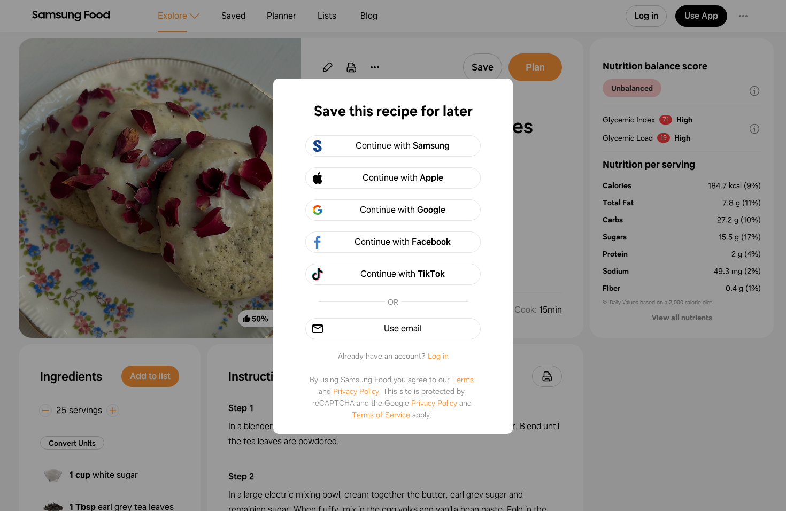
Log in (438, 356)
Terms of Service (381, 415)
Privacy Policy (356, 391)
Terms (463, 379)
